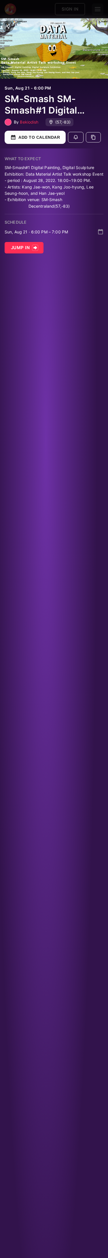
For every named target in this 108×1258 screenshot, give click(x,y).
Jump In (20, 247)
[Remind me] (76, 137)
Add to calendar (39, 137)
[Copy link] (93, 137)
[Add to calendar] (100, 232)
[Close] (8, 26)
